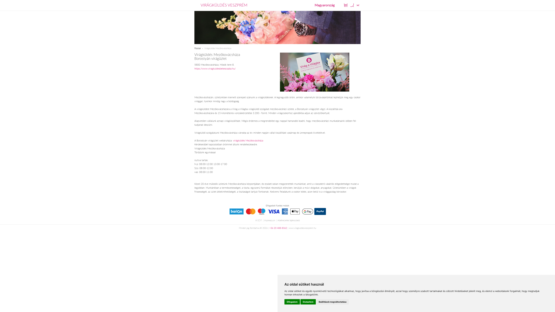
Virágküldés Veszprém (224, 5)
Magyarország (325, 5)
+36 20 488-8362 (278, 227)
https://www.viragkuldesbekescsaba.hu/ (215, 68)
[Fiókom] (358, 5)
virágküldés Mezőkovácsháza (248, 140)
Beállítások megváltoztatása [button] (332, 302)
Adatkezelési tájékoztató (289, 220)
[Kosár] (345, 5)
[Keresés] (352, 5)
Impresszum (269, 220)
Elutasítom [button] (308, 302)
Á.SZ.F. (258, 220)
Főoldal (197, 48)
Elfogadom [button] (292, 302)
